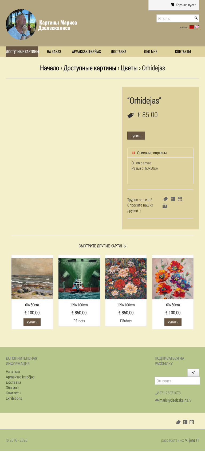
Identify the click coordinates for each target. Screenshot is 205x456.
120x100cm (79, 304)
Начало (49, 67)
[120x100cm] (79, 278)
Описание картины (151, 152)
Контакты (183, 51)
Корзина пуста (185, 4)
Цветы (129, 67)
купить (136, 135)
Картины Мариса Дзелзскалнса (57, 25)
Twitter (165, 199)
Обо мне (150, 51)
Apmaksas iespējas (86, 51)
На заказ (54, 51)
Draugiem (180, 199)
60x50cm (32, 304)
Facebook (173, 199)
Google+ (165, 206)
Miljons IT (192, 440)
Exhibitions (14, 398)
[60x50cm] (32, 278)
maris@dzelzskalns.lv (175, 400)
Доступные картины (22, 51)
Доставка (118, 51)
